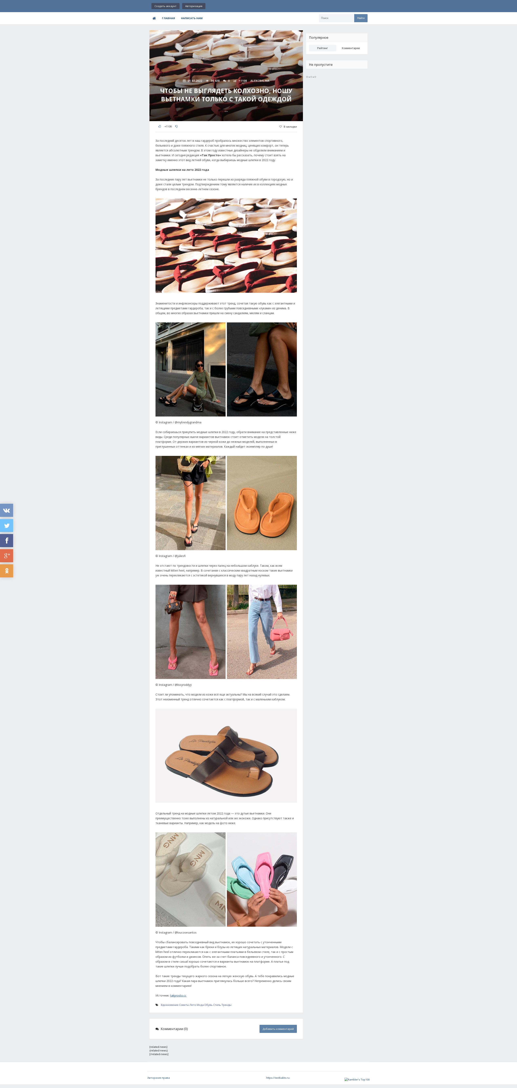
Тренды (226, 1005)
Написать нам (192, 18)
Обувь (208, 1005)
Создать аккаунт (165, 6)
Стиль (217, 1005)
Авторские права (158, 1078)
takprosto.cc (178, 995)
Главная (168, 18)
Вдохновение (170, 1005)
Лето (193, 1005)
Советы (184, 1005)
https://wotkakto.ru (278, 1078)
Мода (200, 1005)
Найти (361, 18)
